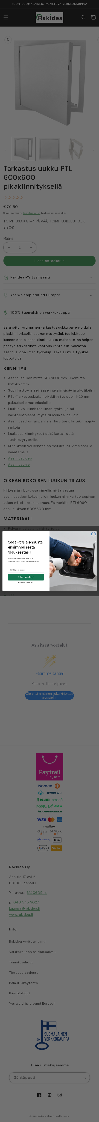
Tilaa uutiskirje (26, 577)
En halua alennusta (25, 582)
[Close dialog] (93, 534)
